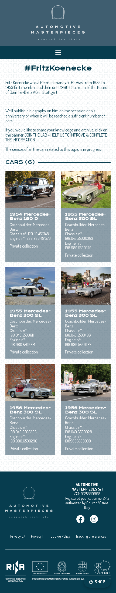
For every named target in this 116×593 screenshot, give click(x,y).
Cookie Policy (60, 536)
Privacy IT (38, 536)
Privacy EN (18, 536)
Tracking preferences (91, 536)
